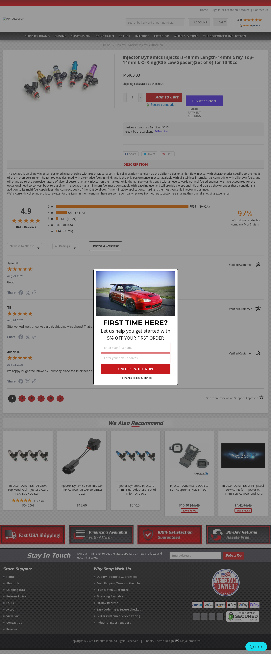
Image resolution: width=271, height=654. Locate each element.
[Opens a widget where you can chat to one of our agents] (256, 647)
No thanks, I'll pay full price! (135, 377)
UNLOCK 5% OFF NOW (135, 369)
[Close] (173, 273)
